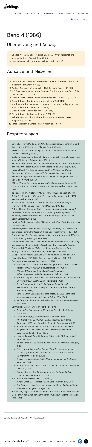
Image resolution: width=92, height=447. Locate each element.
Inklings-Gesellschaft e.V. (16, 441)
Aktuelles (18, 13)
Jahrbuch (40, 418)
